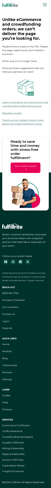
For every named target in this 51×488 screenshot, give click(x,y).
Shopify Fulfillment (13, 442)
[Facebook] (5, 262)
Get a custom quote (25, 166)
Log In (5, 321)
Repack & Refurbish (13, 454)
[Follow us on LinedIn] (20, 262)
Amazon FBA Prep (12, 460)
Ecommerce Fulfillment (16, 425)
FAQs (5, 402)
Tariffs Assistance (12, 431)
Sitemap (7, 379)
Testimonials (9, 365)
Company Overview (13, 300)
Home (6, 344)
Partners (7, 372)
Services (7, 351)
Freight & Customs (13, 471)
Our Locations (10, 307)
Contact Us (8, 314)
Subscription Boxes (13, 465)
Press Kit (7, 328)
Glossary (7, 409)
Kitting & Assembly (13, 448)
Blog (5, 358)
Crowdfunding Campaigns (17, 437)
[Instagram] (13, 262)
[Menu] (45, 5)
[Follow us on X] (27, 262)
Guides (6, 395)
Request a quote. (12, 113)
